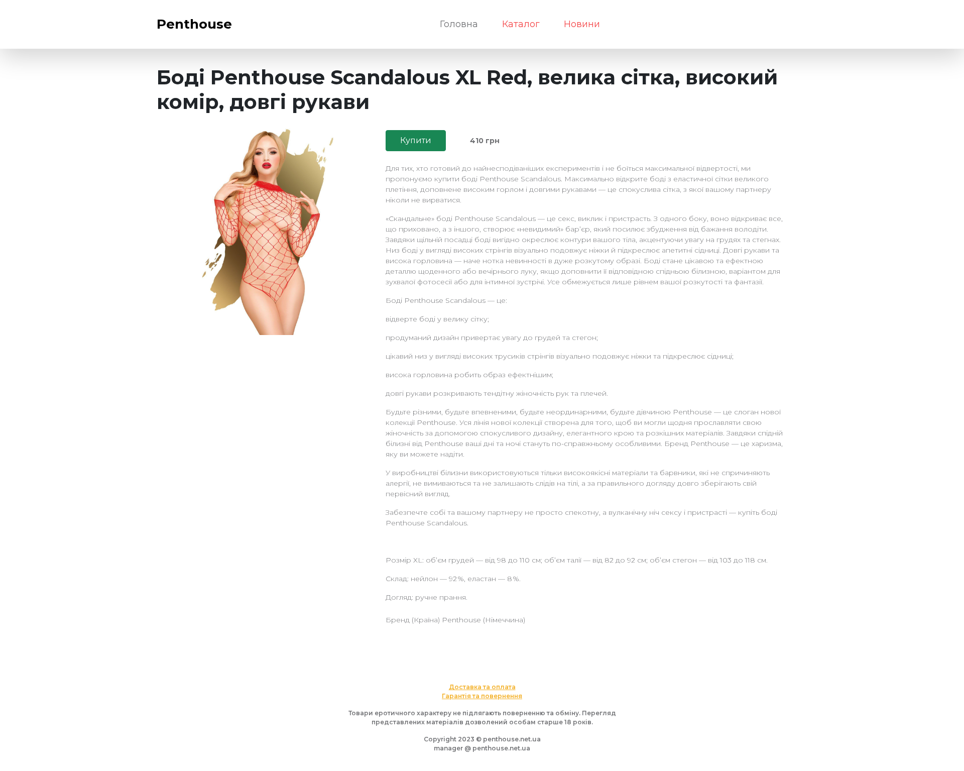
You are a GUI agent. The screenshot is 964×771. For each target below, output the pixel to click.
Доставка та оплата (482, 687)
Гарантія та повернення (482, 696)
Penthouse (194, 24)
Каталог (521, 24)
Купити (415, 140)
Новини (582, 24)
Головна (459, 24)
